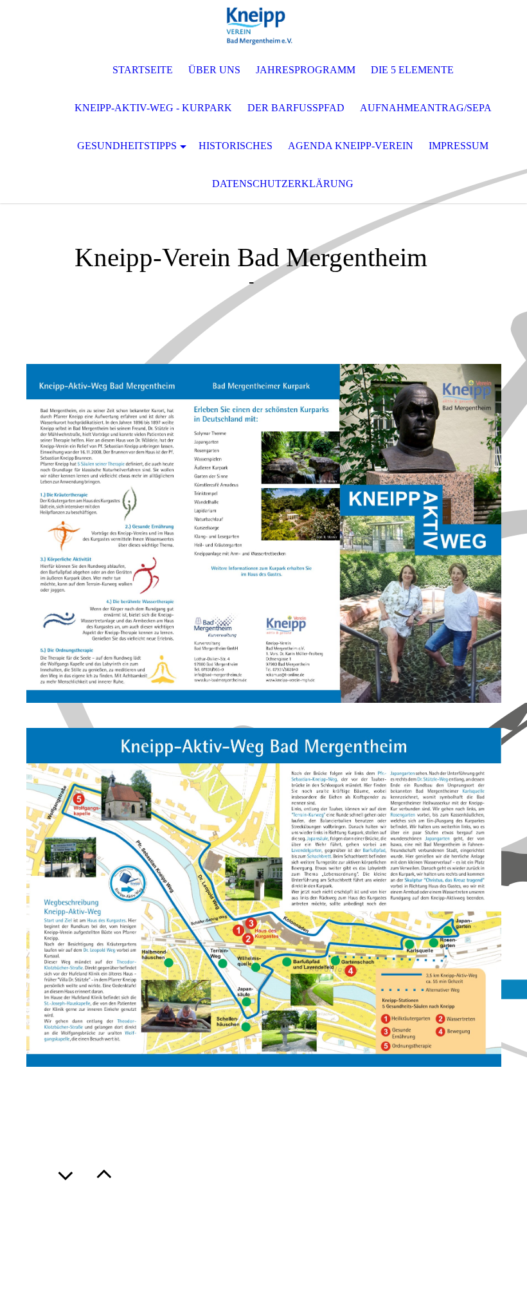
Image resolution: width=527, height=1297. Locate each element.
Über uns (214, 69)
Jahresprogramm (305, 69)
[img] (263, 25)
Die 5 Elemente (412, 69)
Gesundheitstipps (127, 145)
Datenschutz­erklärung (282, 183)
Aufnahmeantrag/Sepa (426, 107)
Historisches (235, 145)
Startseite (142, 69)
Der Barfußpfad (295, 107)
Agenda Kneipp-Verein (350, 145)
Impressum (458, 145)
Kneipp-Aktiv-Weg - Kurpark (153, 107)
